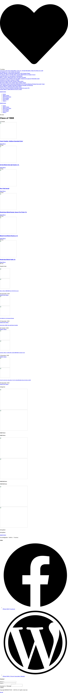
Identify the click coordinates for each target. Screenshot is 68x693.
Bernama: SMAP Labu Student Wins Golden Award (13, 82)
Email (2, 683)
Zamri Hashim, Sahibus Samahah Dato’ (11, 141)
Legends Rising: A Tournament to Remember (11, 76)
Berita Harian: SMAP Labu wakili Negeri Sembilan (9, 325)
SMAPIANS (3, 91)
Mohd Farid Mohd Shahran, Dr (9, 236)
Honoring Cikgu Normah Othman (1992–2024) (11, 81)
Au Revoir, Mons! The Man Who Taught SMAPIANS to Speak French (17, 74)
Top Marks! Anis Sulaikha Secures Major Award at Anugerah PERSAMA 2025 (20, 78)
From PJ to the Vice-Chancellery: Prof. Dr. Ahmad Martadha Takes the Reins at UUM (21, 70)
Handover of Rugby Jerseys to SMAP (9, 80)
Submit (2, 687)
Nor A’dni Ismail (4, 188)
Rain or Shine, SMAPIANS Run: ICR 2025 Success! (13, 77)
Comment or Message (5, 686)
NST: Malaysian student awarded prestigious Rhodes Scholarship (16, 85)
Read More (3, 144)
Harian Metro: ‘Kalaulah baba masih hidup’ (11, 86)
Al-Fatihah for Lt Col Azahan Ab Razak (10, 72)
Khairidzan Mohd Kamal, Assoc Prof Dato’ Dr (13, 212)
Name (2, 681)
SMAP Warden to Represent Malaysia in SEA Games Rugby (15, 73)
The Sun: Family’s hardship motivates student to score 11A (14, 88)
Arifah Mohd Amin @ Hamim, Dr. (9, 165)
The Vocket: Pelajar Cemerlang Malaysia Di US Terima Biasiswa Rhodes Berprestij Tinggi (22, 84)
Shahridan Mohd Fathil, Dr (7, 259)
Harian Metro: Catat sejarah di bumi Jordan (11, 89)
